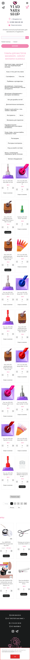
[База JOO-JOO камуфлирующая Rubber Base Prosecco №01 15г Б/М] (7, 207)
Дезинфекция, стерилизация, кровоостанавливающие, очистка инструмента (15, 87)
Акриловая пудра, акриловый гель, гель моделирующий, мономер (14, 65)
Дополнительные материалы (15, 104)
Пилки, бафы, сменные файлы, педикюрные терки (14, 132)
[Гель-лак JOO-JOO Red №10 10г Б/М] (7, 317)
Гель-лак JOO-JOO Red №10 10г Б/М (8, 327)
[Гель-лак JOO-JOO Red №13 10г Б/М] (7, 428)
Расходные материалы (15, 143)
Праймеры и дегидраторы (15, 81)
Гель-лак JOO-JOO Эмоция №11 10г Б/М (22, 293)
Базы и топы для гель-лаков (15, 72)
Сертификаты (10, 76)
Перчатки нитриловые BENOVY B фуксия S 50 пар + (22, 474)
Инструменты (11, 115)
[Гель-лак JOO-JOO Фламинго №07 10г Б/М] (7, 392)
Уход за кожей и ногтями (15, 148)
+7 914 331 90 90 (15, 623)
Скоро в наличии (7, 193)
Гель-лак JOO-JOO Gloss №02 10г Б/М (8, 181)
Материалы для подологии (15, 120)
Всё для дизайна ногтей (15, 99)
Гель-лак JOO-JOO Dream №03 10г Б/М (22, 439)
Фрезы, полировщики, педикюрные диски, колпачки (14, 153)
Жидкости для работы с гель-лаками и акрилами (14, 109)
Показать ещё (15, 497)
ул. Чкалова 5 (16, 626)
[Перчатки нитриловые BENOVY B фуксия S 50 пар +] (22, 463)
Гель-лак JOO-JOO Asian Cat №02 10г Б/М (8, 293)
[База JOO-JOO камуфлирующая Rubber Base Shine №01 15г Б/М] (22, 317)
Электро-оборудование (15, 159)
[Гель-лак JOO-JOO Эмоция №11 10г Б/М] (22, 282)
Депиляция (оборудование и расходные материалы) (13, 94)
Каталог (15, 46)
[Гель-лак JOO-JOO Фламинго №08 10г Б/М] (22, 171)
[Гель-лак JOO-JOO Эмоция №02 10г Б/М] (22, 355)
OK (15, 656)
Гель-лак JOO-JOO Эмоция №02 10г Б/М (22, 365)
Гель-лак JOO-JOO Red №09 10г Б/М (8, 473)
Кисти (21, 115)
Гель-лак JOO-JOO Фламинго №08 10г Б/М (22, 182)
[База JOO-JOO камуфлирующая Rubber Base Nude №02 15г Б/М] (7, 355)
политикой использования (8, 651)
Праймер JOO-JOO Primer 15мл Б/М (22, 217)
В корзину (7, 232)
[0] (26, 7)
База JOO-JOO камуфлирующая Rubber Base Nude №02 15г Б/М (7, 367)
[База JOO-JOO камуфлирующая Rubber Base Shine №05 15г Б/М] (7, 245)
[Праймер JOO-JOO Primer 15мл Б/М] (22, 207)
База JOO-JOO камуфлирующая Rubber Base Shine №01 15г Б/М (22, 329)
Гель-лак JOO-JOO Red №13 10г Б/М (8, 439)
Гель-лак (21, 76)
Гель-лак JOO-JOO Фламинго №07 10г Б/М (7, 404)
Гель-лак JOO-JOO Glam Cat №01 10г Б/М (22, 403)
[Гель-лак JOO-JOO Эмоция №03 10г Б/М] (22, 245)
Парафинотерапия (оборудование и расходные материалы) (13, 126)
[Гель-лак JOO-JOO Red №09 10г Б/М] (7, 463)
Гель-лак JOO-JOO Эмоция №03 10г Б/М (22, 255)
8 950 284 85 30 (16, 615)
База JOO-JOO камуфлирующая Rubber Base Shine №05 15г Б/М (7, 257)
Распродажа (15, 138)
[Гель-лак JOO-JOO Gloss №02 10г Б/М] (7, 171)
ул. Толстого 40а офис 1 (16, 618)
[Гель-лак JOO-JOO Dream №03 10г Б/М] (22, 428)
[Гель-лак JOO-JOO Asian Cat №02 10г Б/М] (7, 282)
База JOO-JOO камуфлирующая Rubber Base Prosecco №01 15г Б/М (7, 219)
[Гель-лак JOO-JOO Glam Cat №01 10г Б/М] (22, 392)
